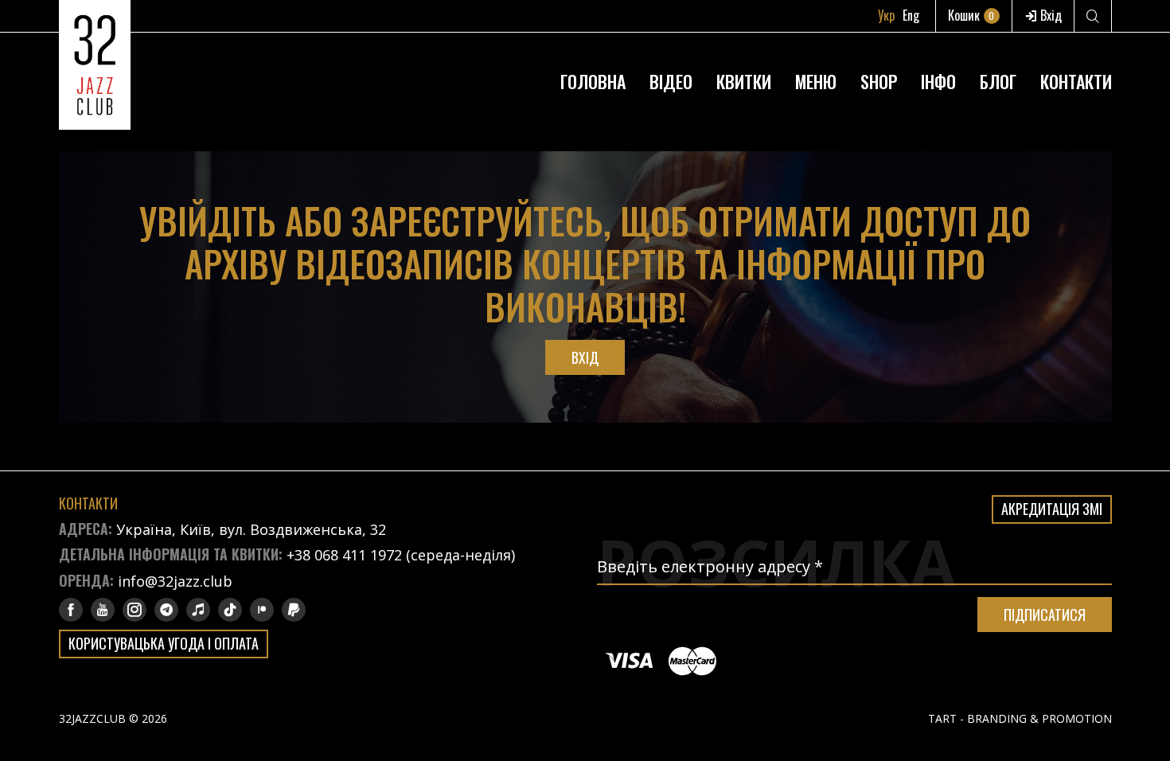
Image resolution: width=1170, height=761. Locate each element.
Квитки (743, 81)
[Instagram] (134, 610)
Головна (593, 81)
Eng (911, 15)
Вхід (1049, 15)
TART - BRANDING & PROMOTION (1020, 718)
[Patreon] (262, 610)
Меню (816, 81)
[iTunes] (198, 610)
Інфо (938, 81)
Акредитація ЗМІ (1051, 508)
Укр (886, 15)
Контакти (1076, 81)
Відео (670, 81)
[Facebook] (71, 610)
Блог (998, 81)
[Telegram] (166, 610)
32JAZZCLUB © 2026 (113, 718)
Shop (878, 81)
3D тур (938, 43)
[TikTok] (230, 610)
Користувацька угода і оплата (163, 643)
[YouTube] (103, 610)
